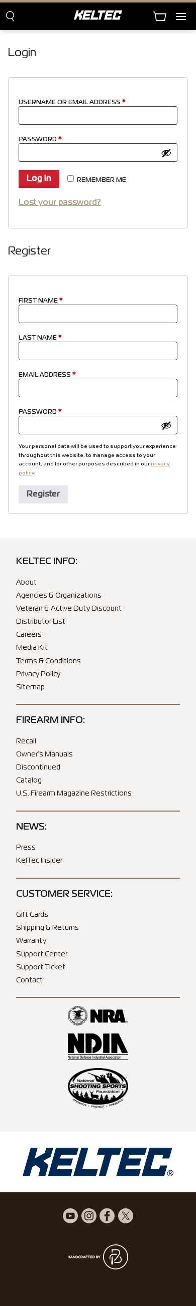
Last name (40, 338)
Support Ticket (40, 967)
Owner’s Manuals (44, 754)
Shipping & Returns (47, 928)
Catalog (29, 780)
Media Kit (32, 648)
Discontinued (38, 767)
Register (43, 494)
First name (41, 301)
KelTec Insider (39, 861)
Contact (29, 980)
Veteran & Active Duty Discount (69, 609)
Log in (39, 178)
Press (26, 848)
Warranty (31, 941)
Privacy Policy (38, 674)
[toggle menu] (186, 16)
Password (56, 139)
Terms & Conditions (48, 661)
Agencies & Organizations (59, 596)
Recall (26, 741)
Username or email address (88, 102)
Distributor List (40, 622)
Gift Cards (32, 915)
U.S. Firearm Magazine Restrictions (74, 794)
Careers (29, 635)
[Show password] (166, 152)
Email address (63, 375)
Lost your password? (60, 202)
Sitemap (30, 687)
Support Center (41, 954)
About (26, 583)
